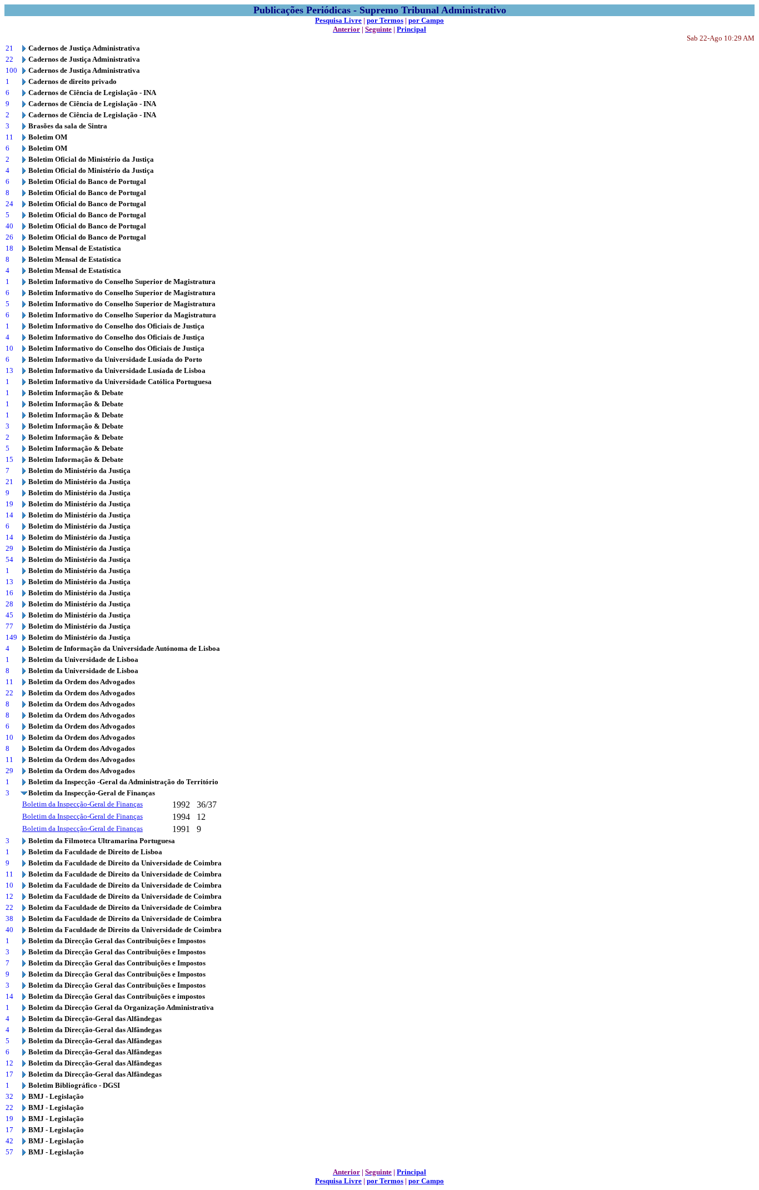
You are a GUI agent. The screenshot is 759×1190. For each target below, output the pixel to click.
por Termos (385, 20)
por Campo (426, 20)
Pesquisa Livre (338, 20)
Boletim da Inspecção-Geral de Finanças (82, 804)
